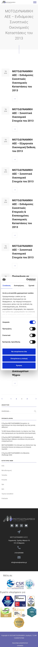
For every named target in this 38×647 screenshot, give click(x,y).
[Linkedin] (16, 525)
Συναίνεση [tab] (6, 285)
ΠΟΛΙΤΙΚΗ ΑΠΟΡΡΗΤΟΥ (20, 643)
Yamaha (4, 475)
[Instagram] (21, 525)
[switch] (33, 328)
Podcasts (5, 498)
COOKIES (20, 645)
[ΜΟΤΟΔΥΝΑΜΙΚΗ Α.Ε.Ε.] (19, 532)
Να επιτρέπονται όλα (19, 351)
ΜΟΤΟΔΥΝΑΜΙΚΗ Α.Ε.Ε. (19, 537)
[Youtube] (26, 525)
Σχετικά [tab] (31, 285)
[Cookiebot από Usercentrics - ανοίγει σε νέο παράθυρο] (27, 279)
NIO (3, 489)
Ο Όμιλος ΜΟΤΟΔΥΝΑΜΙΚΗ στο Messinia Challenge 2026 (15, 454)
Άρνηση (19, 365)
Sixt (3, 484)
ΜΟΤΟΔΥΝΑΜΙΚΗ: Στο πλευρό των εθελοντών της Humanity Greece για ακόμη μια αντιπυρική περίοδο (19, 447)
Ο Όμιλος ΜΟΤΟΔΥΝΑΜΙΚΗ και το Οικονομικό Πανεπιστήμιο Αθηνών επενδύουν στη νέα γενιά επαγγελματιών (18, 439)
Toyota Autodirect (7, 494)
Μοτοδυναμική (7, 470)
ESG (3, 466)
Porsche (4, 480)
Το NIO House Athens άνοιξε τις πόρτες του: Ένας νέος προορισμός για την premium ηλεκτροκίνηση (18, 432)
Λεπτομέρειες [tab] (19, 285)
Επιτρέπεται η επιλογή (19, 358)
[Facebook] (12, 525)
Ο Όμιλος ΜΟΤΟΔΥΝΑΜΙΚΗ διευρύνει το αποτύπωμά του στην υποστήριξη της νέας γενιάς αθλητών (18, 425)
